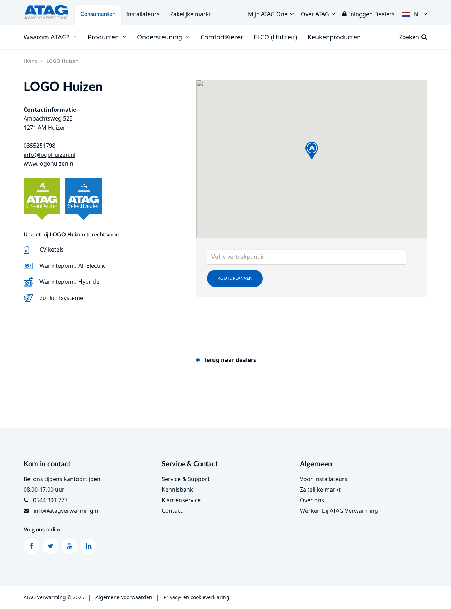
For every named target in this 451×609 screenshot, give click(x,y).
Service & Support (186, 479)
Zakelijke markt (190, 14)
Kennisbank (177, 489)
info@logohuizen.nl (49, 155)
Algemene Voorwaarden (123, 597)
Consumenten (98, 14)
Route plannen (234, 278)
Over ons (312, 500)
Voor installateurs (323, 479)
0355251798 (39, 145)
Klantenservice (181, 500)
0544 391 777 (50, 500)
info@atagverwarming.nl (66, 511)
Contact (172, 511)
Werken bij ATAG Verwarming (339, 511)
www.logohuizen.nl (49, 163)
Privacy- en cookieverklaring (196, 597)
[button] (414, 12)
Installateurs (143, 14)
